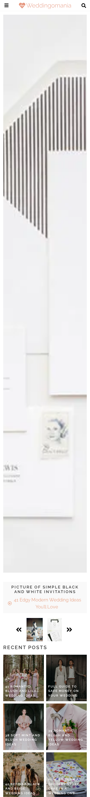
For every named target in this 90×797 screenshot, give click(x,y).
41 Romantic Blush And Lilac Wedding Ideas (22, 691)
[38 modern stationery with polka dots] (54, 629)
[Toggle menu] (6, 6)
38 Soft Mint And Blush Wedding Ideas (22, 740)
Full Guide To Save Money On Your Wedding (63, 691)
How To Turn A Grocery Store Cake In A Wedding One (63, 786)
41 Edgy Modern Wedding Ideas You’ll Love (47, 603)
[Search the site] (83, 6)
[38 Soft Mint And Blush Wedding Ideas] (23, 727)
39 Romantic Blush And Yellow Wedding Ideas (65, 737)
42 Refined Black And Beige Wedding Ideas (22, 788)
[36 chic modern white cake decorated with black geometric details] (34, 629)
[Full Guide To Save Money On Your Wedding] (66, 678)
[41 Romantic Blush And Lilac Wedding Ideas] (23, 678)
